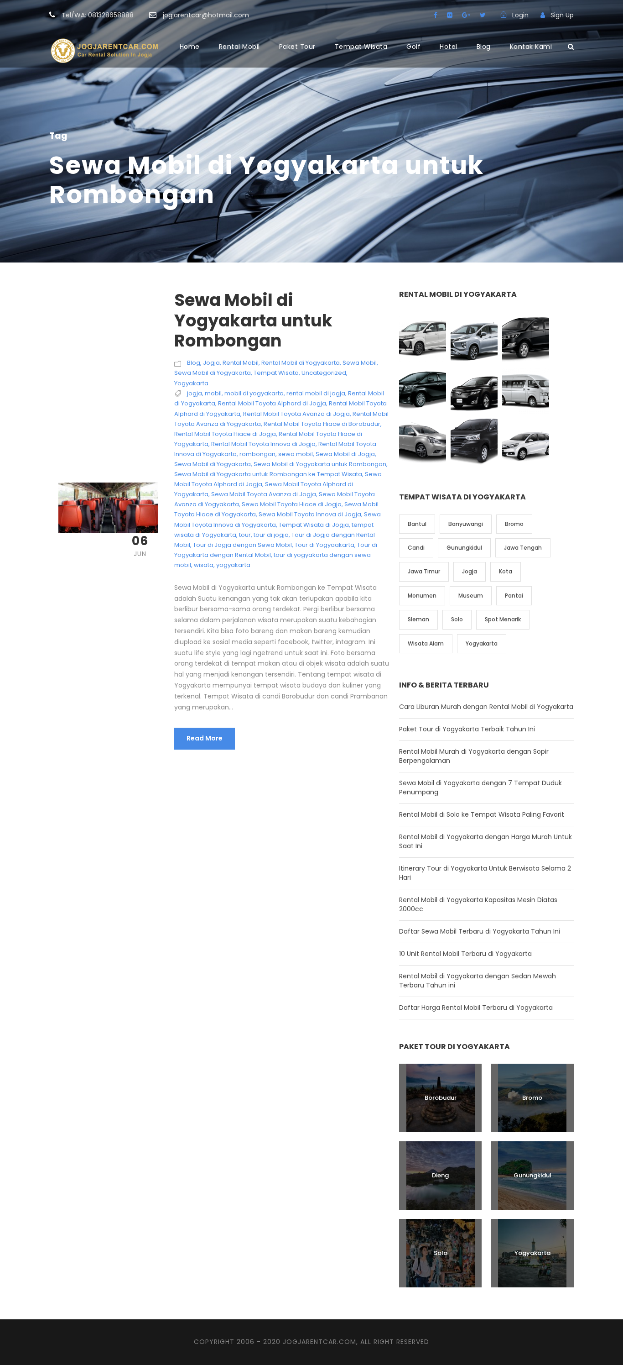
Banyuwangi (465, 524)
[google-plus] (466, 15)
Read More (205, 738)
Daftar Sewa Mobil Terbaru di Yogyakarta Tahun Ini (479, 931)
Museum (470, 595)
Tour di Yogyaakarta (324, 545)
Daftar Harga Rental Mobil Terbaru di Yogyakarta (476, 1007)
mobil (213, 393)
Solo (457, 619)
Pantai (514, 595)
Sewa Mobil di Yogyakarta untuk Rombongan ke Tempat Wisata (268, 474)
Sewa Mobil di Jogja (345, 454)
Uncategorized (323, 372)
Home (190, 46)
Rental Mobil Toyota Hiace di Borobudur (322, 424)
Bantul (417, 524)
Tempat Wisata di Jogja (314, 524)
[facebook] (435, 15)
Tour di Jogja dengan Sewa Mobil (242, 545)
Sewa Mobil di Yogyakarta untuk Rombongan (253, 320)
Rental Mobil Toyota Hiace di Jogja (225, 434)
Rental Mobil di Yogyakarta (300, 362)
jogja (194, 393)
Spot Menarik (503, 619)
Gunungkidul (464, 547)
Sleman (418, 619)
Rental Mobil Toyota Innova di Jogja (263, 444)
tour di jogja (271, 534)
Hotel (448, 46)
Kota (505, 571)
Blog (484, 46)
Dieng (440, 1175)
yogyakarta (233, 565)
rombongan (257, 454)
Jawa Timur (424, 571)
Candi (416, 547)
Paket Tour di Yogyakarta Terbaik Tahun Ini (467, 729)
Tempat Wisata (361, 46)
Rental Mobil (239, 46)
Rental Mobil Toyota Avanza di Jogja (296, 414)
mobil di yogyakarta (254, 393)
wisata (203, 565)
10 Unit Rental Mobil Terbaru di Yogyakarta (465, 953)
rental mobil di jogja (315, 393)
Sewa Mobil (360, 362)
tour (245, 534)
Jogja (211, 362)
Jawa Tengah (523, 547)
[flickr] (449, 15)
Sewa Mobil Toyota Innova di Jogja (310, 514)
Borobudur (441, 1097)
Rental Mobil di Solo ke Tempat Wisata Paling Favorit (481, 814)
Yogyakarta (191, 383)
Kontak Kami (531, 46)
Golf (413, 46)
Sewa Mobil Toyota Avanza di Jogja (263, 494)
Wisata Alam (426, 643)
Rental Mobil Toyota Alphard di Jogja (272, 403)
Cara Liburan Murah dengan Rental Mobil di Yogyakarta (486, 706)
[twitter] (483, 15)
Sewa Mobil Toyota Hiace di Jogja (292, 504)
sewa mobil (295, 454)
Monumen (422, 595)
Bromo (514, 524)
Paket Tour (297, 46)
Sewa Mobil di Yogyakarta (212, 372)
